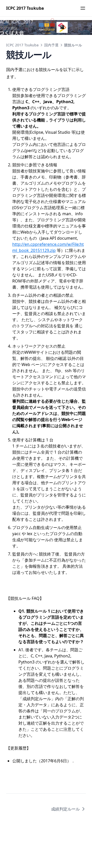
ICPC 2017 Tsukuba (22, 45)
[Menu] (83, 8)
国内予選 (51, 45)
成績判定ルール (65, 809)
